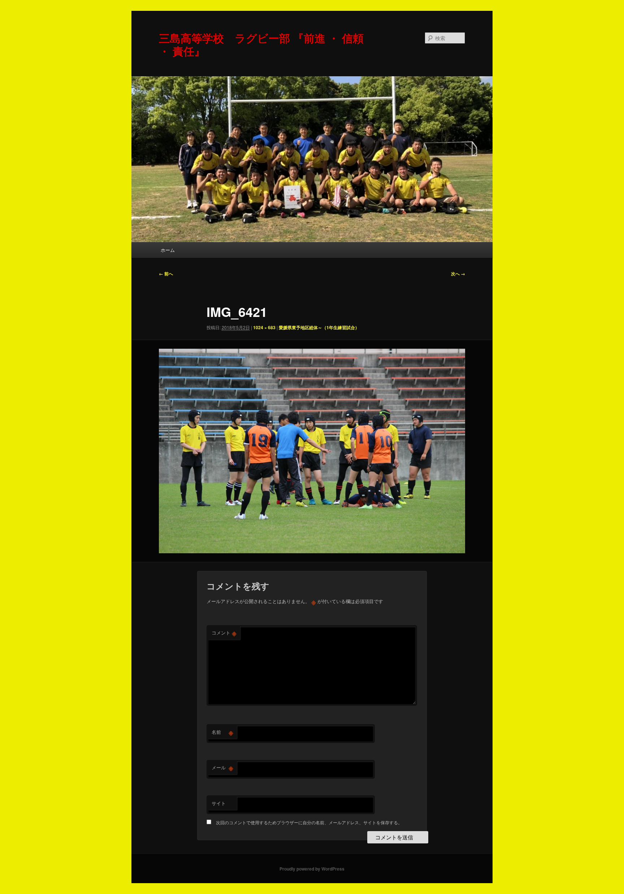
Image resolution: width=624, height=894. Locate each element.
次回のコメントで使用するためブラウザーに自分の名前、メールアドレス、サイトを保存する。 (309, 822)
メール (222, 767)
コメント (224, 633)
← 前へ (166, 273)
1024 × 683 (264, 327)
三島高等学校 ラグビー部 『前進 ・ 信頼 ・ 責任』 (261, 44)
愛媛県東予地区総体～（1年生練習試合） (319, 327)
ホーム (168, 249)
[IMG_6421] (312, 451)
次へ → (458, 273)
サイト (219, 803)
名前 (222, 732)
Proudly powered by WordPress (312, 868)
